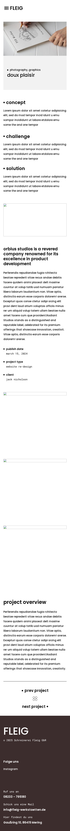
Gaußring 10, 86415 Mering (22, 822)
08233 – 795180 (14, 797)
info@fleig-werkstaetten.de (24, 810)
